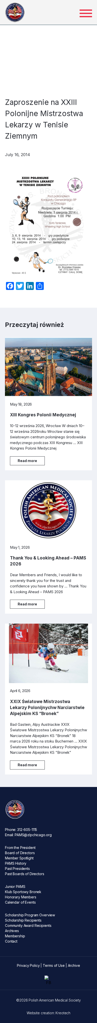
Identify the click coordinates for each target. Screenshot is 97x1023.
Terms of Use (53, 965)
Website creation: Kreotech (48, 1013)
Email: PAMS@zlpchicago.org (28, 835)
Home (15, 32)
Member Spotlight (19, 858)
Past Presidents (17, 868)
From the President (20, 847)
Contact (11, 941)
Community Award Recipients (28, 925)
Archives (12, 931)
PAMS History (15, 863)
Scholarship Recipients (23, 920)
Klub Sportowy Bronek (23, 892)
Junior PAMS (15, 886)
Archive (74, 965)
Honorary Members (20, 897)
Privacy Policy (28, 965)
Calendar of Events (20, 902)
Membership (15, 936)
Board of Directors (20, 853)
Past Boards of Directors (24, 874)
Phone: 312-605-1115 (21, 829)
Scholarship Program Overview (30, 915)
